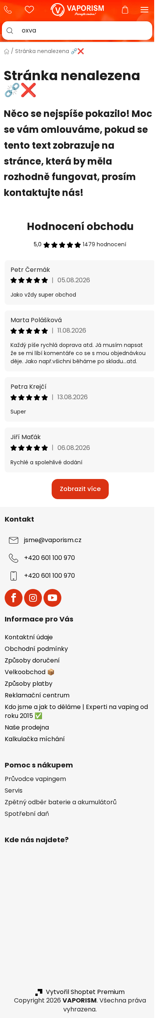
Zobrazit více (80, 488)
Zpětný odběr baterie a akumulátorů (61, 802)
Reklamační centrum (37, 695)
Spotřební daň (27, 814)
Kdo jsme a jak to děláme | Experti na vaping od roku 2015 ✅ (76, 711)
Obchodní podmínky (36, 648)
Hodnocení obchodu (80, 226)
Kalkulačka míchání (35, 739)
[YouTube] (52, 598)
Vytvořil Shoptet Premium (85, 992)
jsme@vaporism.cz (53, 540)
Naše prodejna (27, 727)
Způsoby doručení (32, 660)
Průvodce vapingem (35, 779)
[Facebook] (14, 598)
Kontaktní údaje (29, 637)
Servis (14, 790)
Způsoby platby (28, 683)
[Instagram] (33, 598)
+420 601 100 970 (9, 9)
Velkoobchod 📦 (30, 672)
